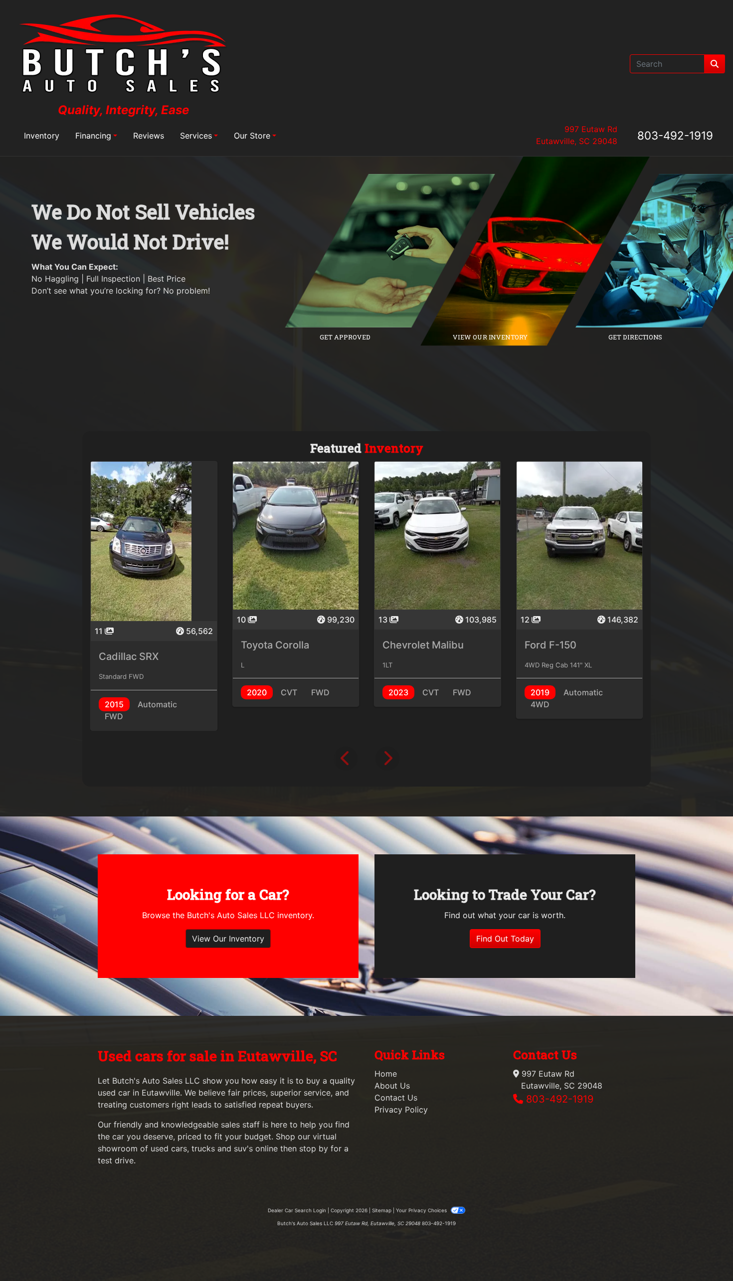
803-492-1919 (675, 135)
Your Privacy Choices (422, 1210)
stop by (313, 1148)
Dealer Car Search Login (297, 1210)
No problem (185, 291)
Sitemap (381, 1210)
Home (385, 1074)
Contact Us (395, 1098)
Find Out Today (505, 939)
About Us (392, 1086)
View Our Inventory (228, 939)
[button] (346, 759)
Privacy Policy (401, 1110)
